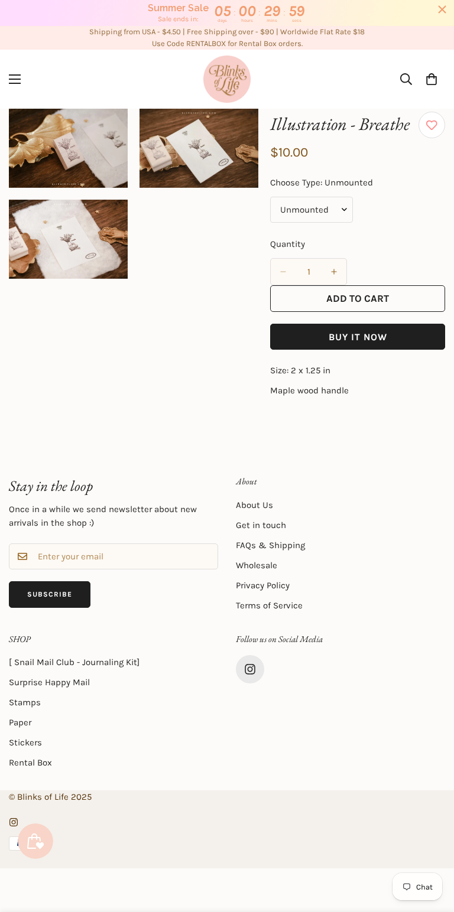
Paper (20, 722)
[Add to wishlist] (432, 125)
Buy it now (358, 337)
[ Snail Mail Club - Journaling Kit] (74, 662)
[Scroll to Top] (431, 847)
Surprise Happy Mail (49, 682)
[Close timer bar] (442, 9)
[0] (431, 79)
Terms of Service (269, 605)
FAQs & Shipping (270, 545)
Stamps (25, 702)
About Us (254, 505)
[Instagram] (250, 669)
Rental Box (30, 762)
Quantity (287, 244)
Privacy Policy (263, 585)
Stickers (25, 742)
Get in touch (261, 525)
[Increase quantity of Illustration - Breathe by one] (334, 272)
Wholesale (256, 565)
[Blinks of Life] (227, 79)
